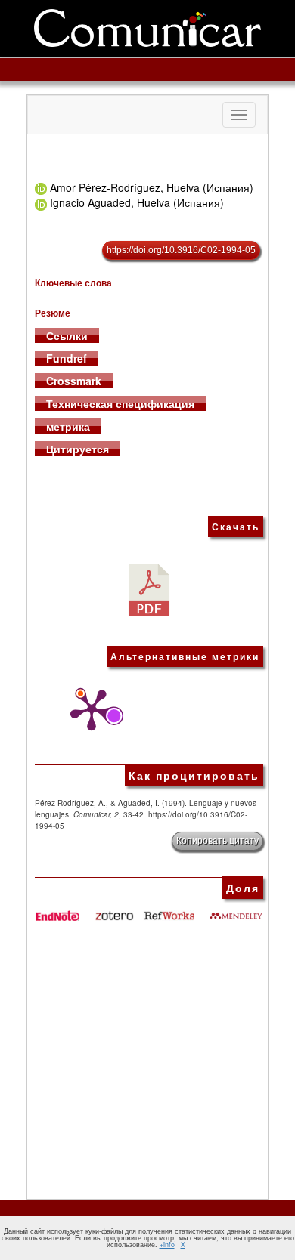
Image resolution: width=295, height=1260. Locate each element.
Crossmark (73, 380)
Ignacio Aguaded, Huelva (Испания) (137, 202)
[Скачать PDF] (149, 588)
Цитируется (77, 448)
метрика (68, 426)
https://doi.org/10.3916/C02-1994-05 (181, 250)
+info (167, 1244)
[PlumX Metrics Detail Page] (87, 710)
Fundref (66, 358)
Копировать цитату (217, 840)
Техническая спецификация (120, 403)
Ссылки (67, 335)
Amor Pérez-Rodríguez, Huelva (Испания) (151, 187)
